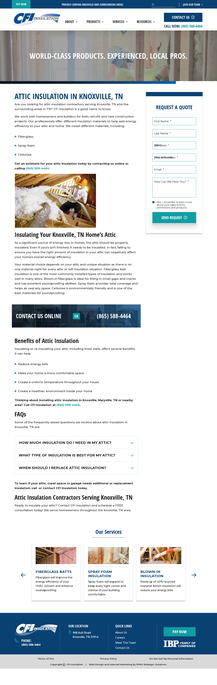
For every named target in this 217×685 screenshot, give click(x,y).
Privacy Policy (108, 658)
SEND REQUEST (171, 217)
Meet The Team (125, 643)
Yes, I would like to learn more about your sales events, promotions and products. (175, 205)
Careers (120, 637)
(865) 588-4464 (37, 168)
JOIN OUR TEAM (192, 4)
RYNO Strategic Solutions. (151, 664)
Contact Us (122, 648)
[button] (23, 576)
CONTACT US (181, 17)
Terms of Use (46, 658)
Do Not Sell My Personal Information (171, 658)
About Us (121, 632)
